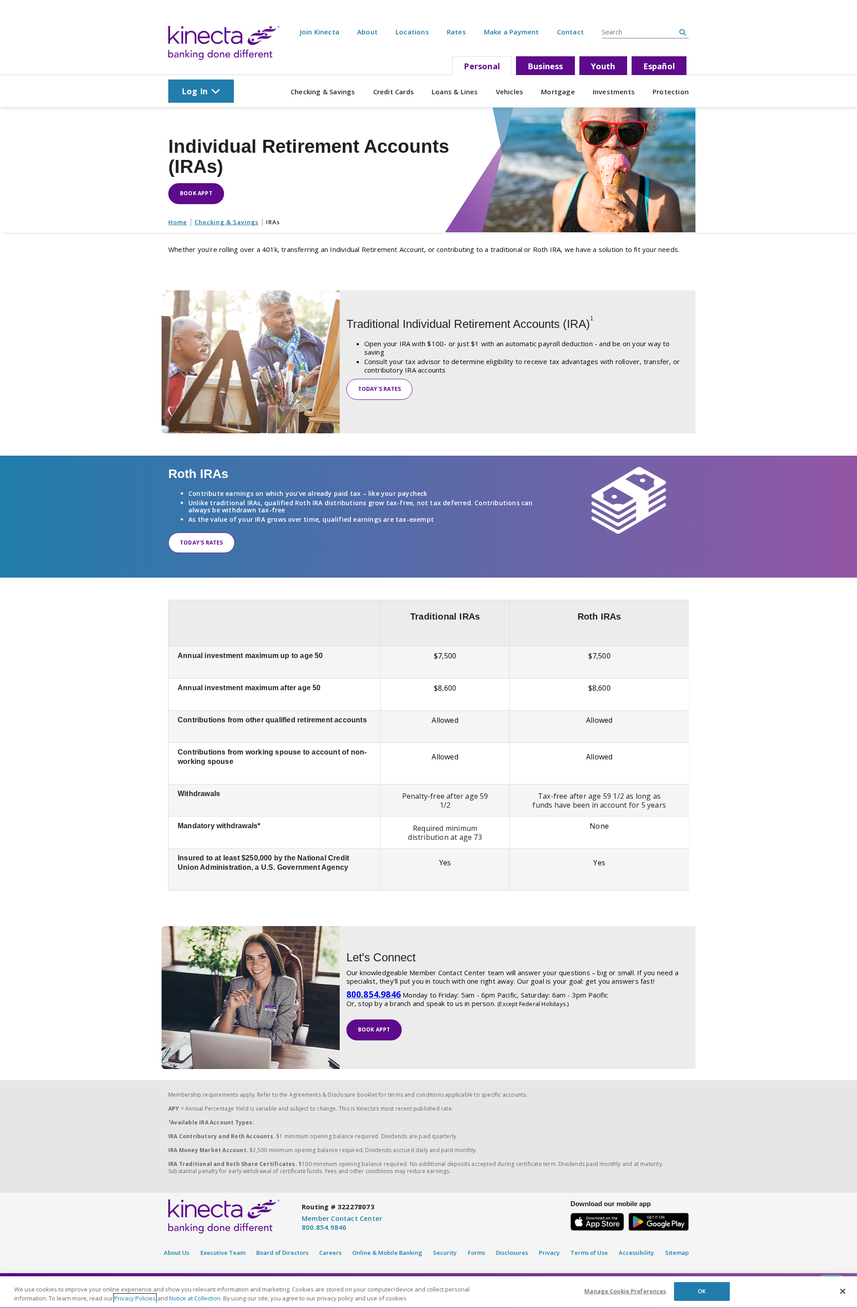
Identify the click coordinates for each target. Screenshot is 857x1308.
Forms (476, 1253)
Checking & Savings (323, 91)
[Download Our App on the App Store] (597, 1220)
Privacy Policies (135, 1298)
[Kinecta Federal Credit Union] (223, 43)
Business (545, 66)
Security (445, 1253)
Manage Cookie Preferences (625, 1291)
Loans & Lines (455, 91)
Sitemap (677, 1253)
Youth (603, 66)
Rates (456, 31)
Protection (671, 91)
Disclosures (512, 1253)
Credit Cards (393, 91)
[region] (428, 1292)
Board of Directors (282, 1253)
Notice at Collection (194, 1298)
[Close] (843, 1291)
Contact (570, 31)
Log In (195, 91)
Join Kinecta (319, 31)
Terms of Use (589, 1253)
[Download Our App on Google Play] (658, 1220)
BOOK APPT (196, 193)
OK (702, 1291)
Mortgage (558, 91)
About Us (176, 1253)
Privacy (549, 1253)
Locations (412, 31)
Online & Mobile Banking (387, 1253)
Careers (330, 1253)
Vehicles (510, 91)
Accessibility (636, 1253)
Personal (482, 66)
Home (177, 222)
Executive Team (222, 1253)
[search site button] (683, 32)
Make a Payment (511, 31)
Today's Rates (379, 389)
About (367, 31)
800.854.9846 (324, 1227)
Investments (614, 91)
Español (659, 66)
